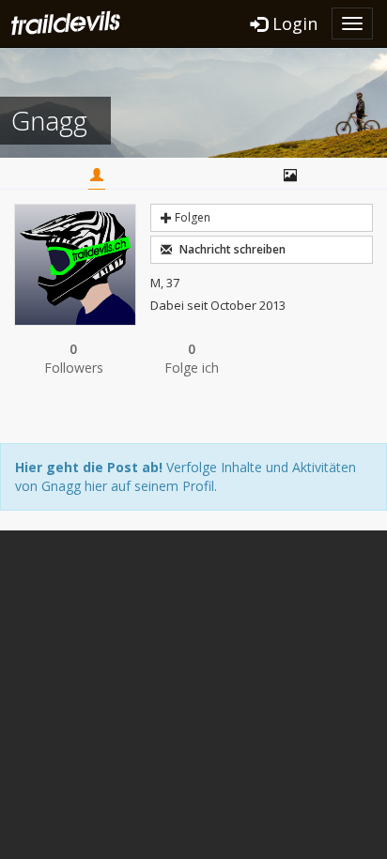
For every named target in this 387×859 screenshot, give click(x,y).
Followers (73, 358)
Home (96, 176)
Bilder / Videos (290, 176)
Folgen (191, 217)
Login (292, 23)
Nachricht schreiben (231, 249)
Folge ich (191, 358)
